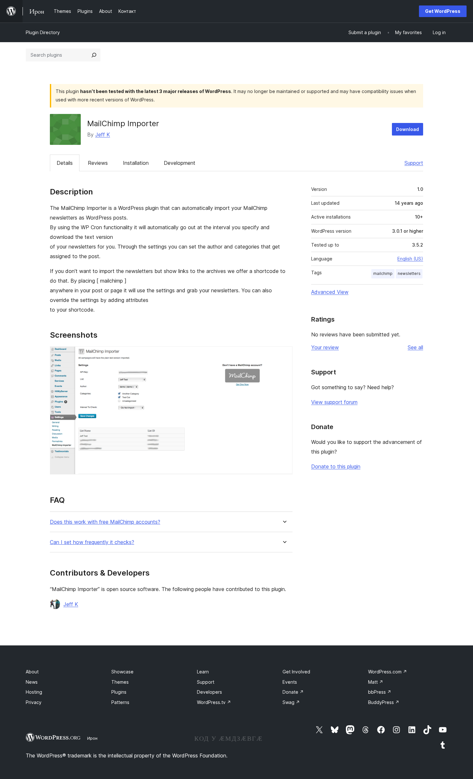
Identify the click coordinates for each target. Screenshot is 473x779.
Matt (375, 682)
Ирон (92, 738)
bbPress (379, 692)
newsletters (409, 273)
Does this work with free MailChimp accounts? (105, 522)
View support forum (334, 402)
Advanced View (329, 292)
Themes (120, 682)
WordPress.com (387, 671)
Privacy (34, 702)
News (32, 682)
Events (290, 682)
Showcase (122, 671)
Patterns (120, 702)
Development (179, 163)
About (32, 671)
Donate (293, 692)
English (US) (410, 258)
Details (65, 163)
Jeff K (102, 134)
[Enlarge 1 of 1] (284, 355)
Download (407, 129)
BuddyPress (383, 702)
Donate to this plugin (335, 466)
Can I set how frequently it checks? (92, 542)
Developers (209, 692)
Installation (136, 163)
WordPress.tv (214, 702)
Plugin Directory (43, 32)
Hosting (34, 692)
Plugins (118, 692)
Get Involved (296, 671)
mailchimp (383, 273)
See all (415, 347)
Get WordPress (442, 11)
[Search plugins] (94, 55)
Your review (325, 347)
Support (413, 163)
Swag (291, 702)
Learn (203, 671)
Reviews (98, 163)
